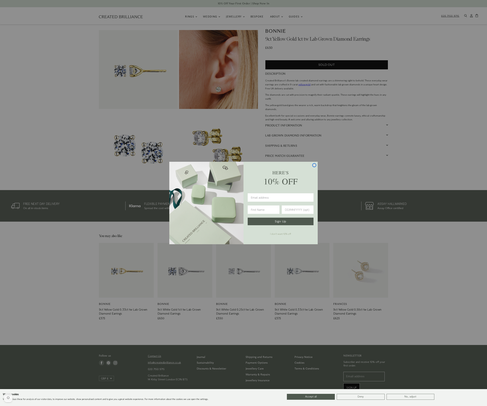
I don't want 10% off (280, 233)
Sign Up (280, 221)
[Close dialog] (314, 165)
